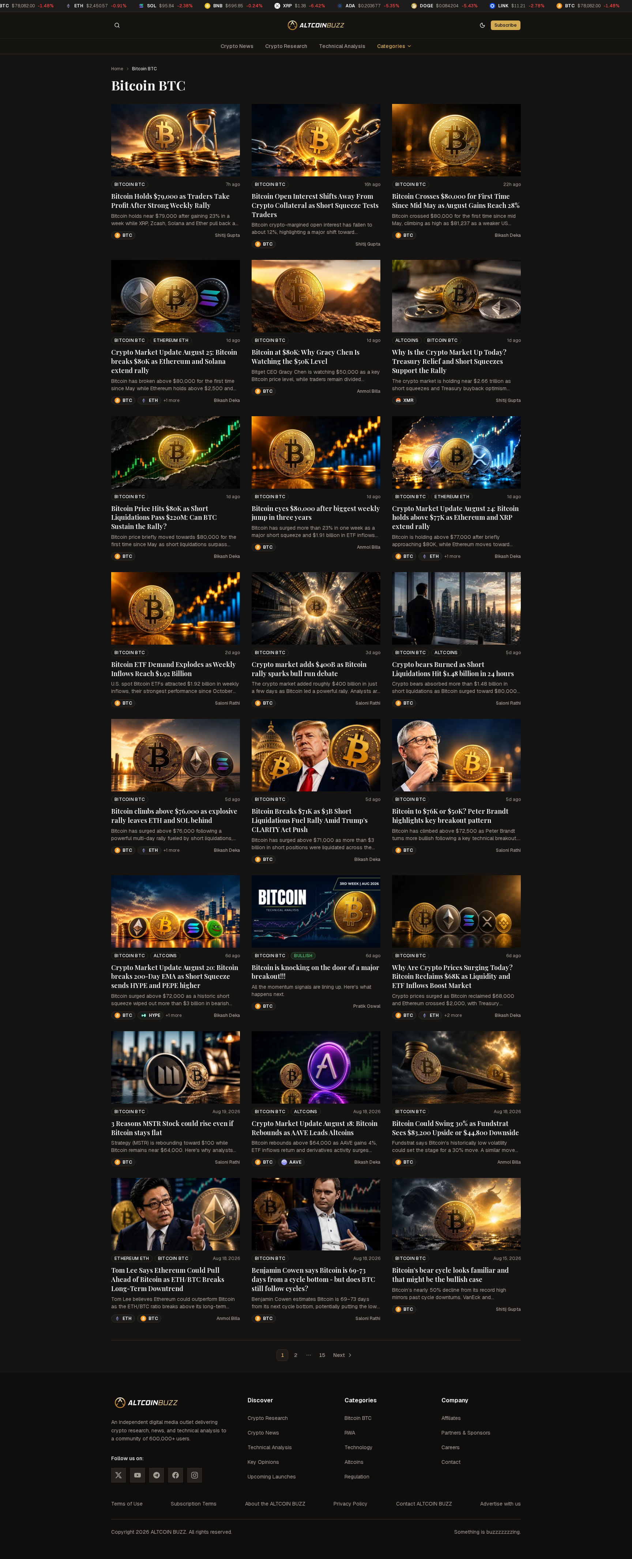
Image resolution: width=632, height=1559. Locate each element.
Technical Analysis (342, 46)
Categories (391, 46)
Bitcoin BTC (129, 184)
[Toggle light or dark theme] (482, 25)
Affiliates (451, 1418)
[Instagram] (194, 1475)
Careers (450, 1447)
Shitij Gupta (227, 235)
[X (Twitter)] (118, 1475)
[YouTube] (137, 1475)
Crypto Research (286, 46)
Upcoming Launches (272, 1476)
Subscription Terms (194, 1503)
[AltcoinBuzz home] (316, 25)
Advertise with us (500, 1503)
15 (322, 1355)
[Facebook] (175, 1475)
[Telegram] (156, 1475)
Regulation (357, 1476)
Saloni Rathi (227, 703)
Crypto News (237, 46)
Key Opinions (263, 1462)
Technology (359, 1447)
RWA (350, 1432)
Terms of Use (127, 1503)
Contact (450, 1462)
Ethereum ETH (171, 340)
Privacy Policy (351, 1503)
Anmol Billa (368, 391)
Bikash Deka (508, 235)
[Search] (117, 25)
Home (117, 69)
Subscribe (505, 25)
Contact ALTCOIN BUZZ (424, 1503)
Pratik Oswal (366, 1006)
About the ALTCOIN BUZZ (275, 1503)
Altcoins (406, 340)
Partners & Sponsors (465, 1432)
